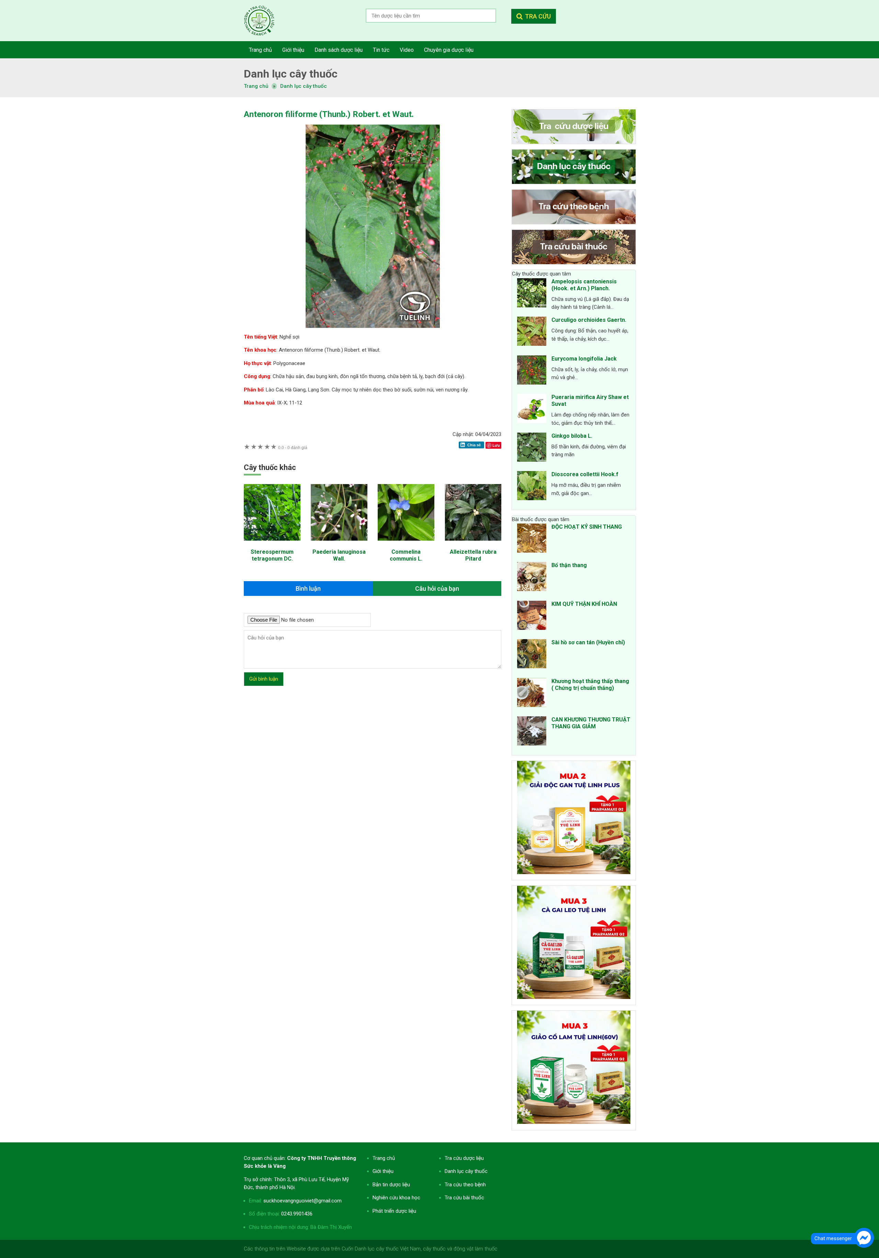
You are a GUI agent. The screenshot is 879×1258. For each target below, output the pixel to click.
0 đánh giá (292, 447)
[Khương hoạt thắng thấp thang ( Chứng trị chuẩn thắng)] (531, 693)
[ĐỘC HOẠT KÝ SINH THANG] (531, 539)
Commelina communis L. (406, 555)
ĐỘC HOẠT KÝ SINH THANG (586, 527)
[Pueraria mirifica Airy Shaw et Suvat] (531, 409)
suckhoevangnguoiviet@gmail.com (302, 1201)
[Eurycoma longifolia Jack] (531, 371)
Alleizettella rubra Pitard (473, 555)
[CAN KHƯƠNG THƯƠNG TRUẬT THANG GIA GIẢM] (531, 732)
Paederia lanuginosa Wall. (339, 555)
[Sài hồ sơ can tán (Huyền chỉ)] (531, 655)
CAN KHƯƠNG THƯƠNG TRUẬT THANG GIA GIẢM (590, 723)
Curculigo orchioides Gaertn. (588, 320)
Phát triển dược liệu (394, 1211)
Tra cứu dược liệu (264, 20)
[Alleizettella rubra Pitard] (473, 544)
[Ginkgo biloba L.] (531, 448)
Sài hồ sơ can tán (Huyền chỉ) (588, 642)
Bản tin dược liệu (391, 1184)
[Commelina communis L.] (406, 544)
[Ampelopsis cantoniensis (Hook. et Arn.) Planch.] (531, 294)
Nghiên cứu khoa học (396, 1198)
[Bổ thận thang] (531, 577)
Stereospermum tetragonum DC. (272, 555)
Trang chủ (384, 1158)
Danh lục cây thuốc (303, 86)
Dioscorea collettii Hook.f (584, 474)
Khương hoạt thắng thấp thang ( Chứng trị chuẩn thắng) (590, 684)
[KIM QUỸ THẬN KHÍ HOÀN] (531, 616)
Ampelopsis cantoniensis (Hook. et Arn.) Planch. (584, 285)
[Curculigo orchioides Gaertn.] (531, 332)
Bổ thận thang (569, 565)
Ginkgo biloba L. (571, 436)
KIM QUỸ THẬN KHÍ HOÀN (584, 604)
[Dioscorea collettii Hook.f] (531, 487)
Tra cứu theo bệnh (465, 1184)
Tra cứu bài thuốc (464, 1198)
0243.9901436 (296, 1214)
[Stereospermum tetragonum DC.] (272, 544)
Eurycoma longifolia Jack (584, 358)
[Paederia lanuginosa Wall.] (339, 544)
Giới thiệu (383, 1171)
